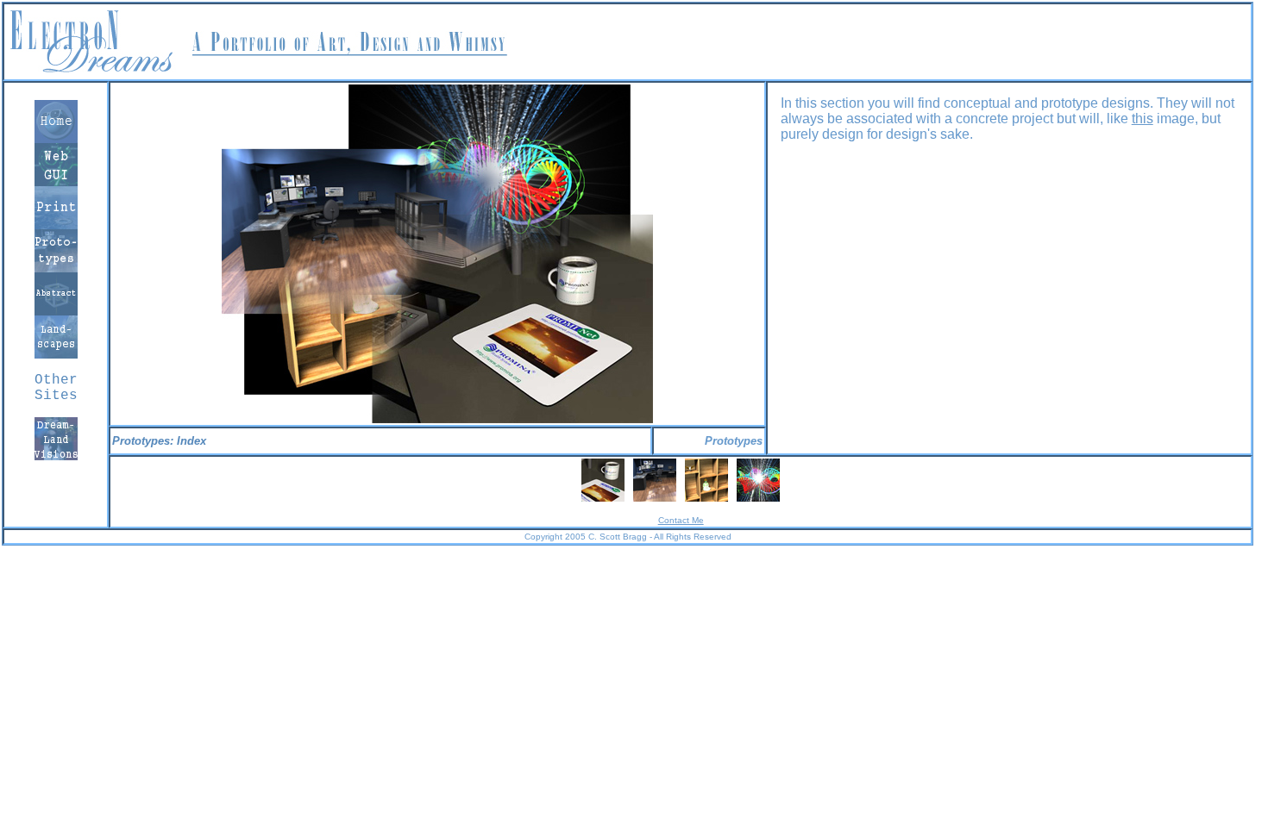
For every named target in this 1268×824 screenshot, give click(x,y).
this (1142, 118)
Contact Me (681, 520)
